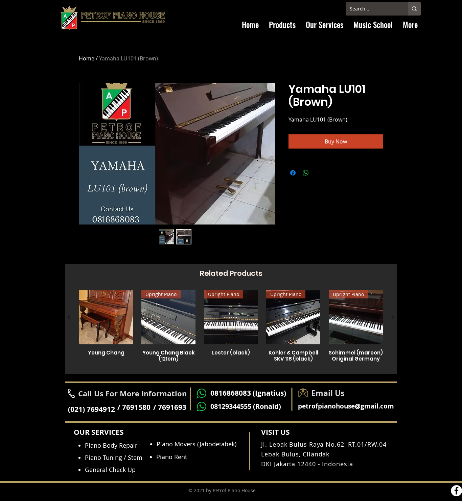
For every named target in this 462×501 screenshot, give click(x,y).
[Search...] (414, 9)
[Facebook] (456, 490)
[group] (231, 329)
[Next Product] (393, 317)
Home (86, 58)
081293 (221, 406)
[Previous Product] (69, 317)
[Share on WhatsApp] (306, 173)
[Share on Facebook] (293, 173)
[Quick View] (106, 317)
